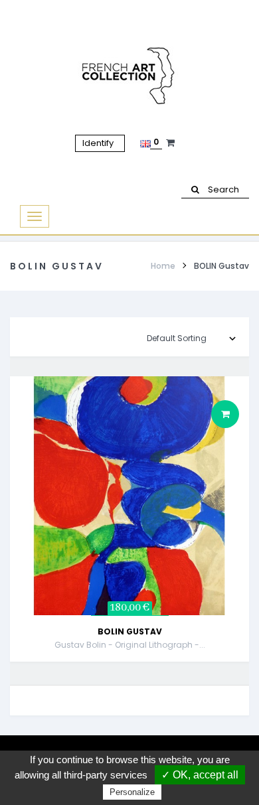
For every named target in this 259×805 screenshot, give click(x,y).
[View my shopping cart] (172, 143)
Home (163, 265)
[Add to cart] (225, 414)
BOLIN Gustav (130, 631)
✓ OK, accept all (199, 774)
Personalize (132, 792)
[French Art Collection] (129, 76)
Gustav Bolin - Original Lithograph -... (129, 644)
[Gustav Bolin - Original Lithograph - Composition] (129, 495)
